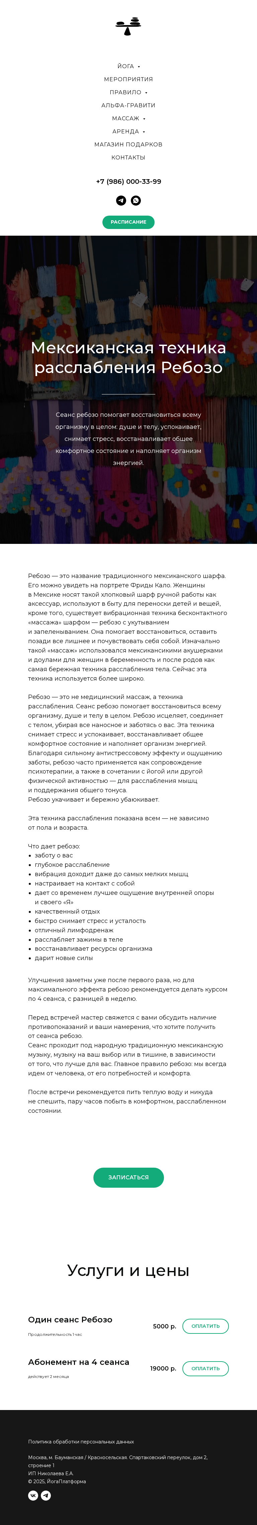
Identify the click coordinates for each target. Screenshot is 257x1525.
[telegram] (121, 201)
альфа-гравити (128, 105)
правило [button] (126, 92)
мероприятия (128, 79)
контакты (128, 157)
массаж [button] (126, 118)
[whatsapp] (136, 201)
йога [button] (126, 66)
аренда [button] (126, 131)
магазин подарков (128, 144)
